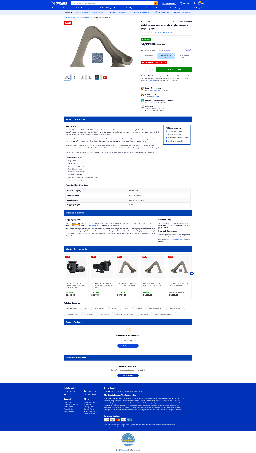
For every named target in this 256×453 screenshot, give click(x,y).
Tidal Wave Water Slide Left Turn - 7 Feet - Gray (178, 284)
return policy (170, 225)
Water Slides (86, 18)
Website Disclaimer (90, 411)
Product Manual (173, 141)
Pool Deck (75, 18)
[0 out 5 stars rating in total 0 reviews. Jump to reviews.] (146, 32)
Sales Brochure (173, 131)
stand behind (152, 102)
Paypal (123, 425)
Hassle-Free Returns (143, 12)
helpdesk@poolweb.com (133, 391)
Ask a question (168, 32)
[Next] (192, 274)
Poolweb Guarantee (177, 239)
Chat (86, 12)
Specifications (173, 134)
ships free (155, 96)
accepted (157, 90)
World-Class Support (183, 12)
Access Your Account (71, 404)
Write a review (156, 32)
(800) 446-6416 (99, 12)
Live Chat (120, 391)
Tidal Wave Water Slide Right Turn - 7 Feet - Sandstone (127, 284)
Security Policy (89, 409)
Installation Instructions (176, 138)
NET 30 (178, 425)
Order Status (91, 391)
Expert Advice (80, 12)
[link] (174, 69)
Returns (69, 394)
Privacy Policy (89, 407)
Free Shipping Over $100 (120, 12)
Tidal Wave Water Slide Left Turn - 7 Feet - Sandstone (152, 284)
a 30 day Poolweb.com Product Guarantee (154, 401)
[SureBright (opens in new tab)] (188, 50)
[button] (185, 3)
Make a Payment (70, 411)
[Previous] (64, 274)
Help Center (71, 391)
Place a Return (69, 409)
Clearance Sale (170, 3)
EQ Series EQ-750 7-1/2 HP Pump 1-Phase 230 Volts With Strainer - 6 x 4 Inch (76, 285)
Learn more (152, 80)
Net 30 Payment (163, 12)
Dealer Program (89, 413)
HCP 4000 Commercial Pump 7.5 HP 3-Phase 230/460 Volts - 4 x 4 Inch (102, 285)
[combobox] (114, 3)
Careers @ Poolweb (91, 402)
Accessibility (88, 404)
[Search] (156, 3)
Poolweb (67, 18)
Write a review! (128, 346)
